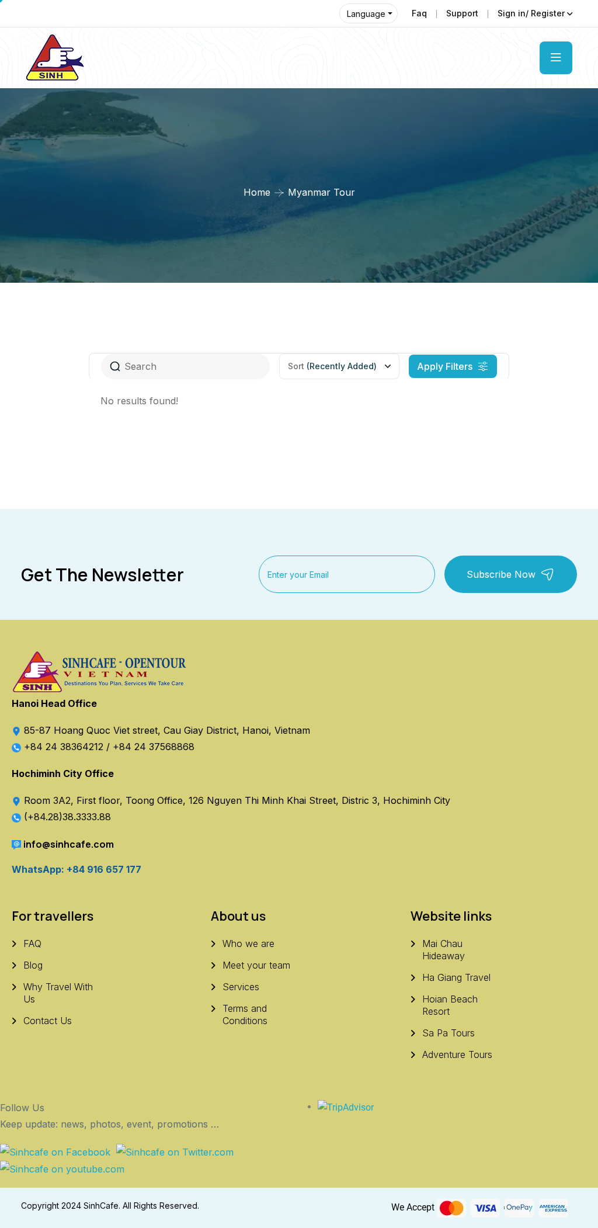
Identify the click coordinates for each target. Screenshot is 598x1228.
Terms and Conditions (244, 1014)
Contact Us (47, 1020)
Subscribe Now (501, 574)
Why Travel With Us (58, 993)
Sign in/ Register (531, 13)
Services (240, 987)
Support (462, 13)
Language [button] (366, 14)
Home (257, 192)
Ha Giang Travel (456, 977)
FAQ (32, 943)
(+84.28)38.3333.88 (67, 817)
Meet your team (256, 965)
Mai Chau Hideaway (443, 950)
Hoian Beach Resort (450, 1005)
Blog (33, 965)
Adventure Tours (457, 1054)
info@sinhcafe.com (68, 844)
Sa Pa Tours (448, 1033)
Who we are (248, 943)
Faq (419, 13)
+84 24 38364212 (65, 746)
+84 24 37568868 (153, 746)
